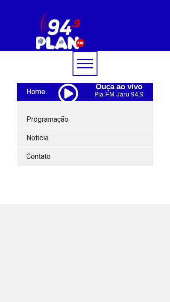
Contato (38, 156)
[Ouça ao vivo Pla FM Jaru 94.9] (71, 112)
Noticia (37, 138)
